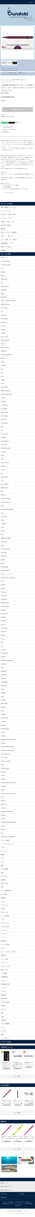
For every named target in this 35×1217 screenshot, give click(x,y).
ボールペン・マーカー (13, 68)
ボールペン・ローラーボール (11, 70)
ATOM (19, 1205)
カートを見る (21, 1193)
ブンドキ (13, 1213)
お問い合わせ (3, 1197)
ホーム (4, 68)
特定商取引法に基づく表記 (8, 116)
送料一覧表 (4, 1044)
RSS (16, 1205)
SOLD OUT (17, 109)
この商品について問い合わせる (9, 129)
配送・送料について (20, 1201)
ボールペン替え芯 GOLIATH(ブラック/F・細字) (16, 189)
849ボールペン (22, 73)
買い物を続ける (5, 131)
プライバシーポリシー (18, 1203)
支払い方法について (11, 1201)
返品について (5, 114)
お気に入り (20, 122)
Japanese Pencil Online (19, 1213)
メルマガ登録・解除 (28, 1203)
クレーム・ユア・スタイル (10, 74)
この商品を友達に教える (7, 127)
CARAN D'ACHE (12, 73)
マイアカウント (4, 1193)
